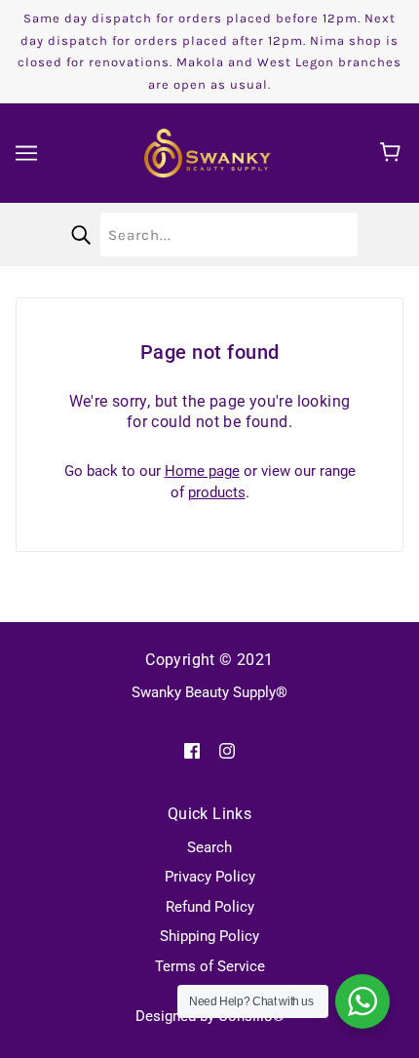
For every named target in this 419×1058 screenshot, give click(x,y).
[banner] (207, 152)
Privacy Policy (210, 876)
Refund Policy (210, 907)
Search (209, 847)
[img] (192, 750)
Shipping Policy (209, 936)
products (217, 492)
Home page (202, 471)
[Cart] (393, 153)
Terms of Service (210, 966)
